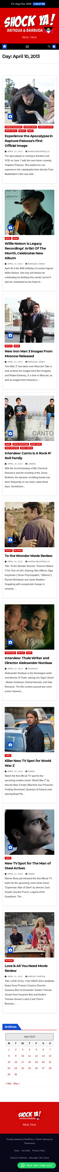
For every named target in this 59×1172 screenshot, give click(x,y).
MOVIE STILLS (11, 131)
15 (9, 1062)
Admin (31, 771)
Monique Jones (36, 264)
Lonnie (32, 464)
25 (29, 1068)
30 (15, 1074)
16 (15, 1062)
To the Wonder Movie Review (28, 556)
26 (36, 1068)
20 (43, 1062)
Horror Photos (45, 127)
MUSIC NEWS (36, 444)
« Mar (8, 1083)
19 (36, 1062)
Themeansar (29, 1143)
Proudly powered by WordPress (21, 1139)
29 (9, 1074)
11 (29, 1056)
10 (22, 1056)
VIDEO (8, 755)
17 (22, 1062)
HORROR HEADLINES (13, 127)
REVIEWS (18, 550)
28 (50, 1068)
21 (50, 1062)
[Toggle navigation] (27, 47)
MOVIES (22, 131)
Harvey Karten (36, 976)
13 (43, 1056)
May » (16, 1083)
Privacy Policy (38, 1150)
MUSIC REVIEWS (12, 448)
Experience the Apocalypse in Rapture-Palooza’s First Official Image (29, 141)
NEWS (30, 131)
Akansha (33, 669)
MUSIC (8, 238)
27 (43, 1068)
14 (50, 1056)
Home (16, 1150)
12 (36, 1056)
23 (15, 1068)
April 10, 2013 (15, 151)
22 (9, 1068)
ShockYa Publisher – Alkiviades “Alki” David (29, 1158)
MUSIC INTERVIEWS (20, 444)
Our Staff (26, 1150)
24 (22, 1068)
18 (29, 1062)
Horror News (30, 127)
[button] (49, 46)
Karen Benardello (39, 151)
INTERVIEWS (10, 653)
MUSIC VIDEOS (26, 448)
